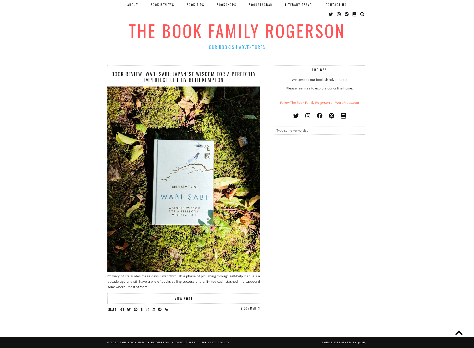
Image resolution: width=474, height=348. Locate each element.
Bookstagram (261, 4)
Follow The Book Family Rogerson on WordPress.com (319, 102)
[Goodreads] (355, 14)
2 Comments (250, 308)
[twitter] (296, 116)
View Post (184, 298)
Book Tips (195, 4)
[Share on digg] (167, 309)
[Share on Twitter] (129, 309)
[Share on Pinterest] (136, 309)
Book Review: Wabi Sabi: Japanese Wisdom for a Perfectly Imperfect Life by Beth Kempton (184, 77)
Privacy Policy (216, 342)
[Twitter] (331, 14)
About (132, 4)
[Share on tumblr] (141, 309)
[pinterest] (331, 116)
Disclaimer (186, 342)
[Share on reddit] (160, 309)
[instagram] (307, 116)
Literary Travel (299, 4)
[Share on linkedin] (154, 309)
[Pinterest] (347, 14)
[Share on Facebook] (122, 309)
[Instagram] (339, 14)
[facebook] (319, 116)
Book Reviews (162, 4)
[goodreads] (343, 116)
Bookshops (227, 4)
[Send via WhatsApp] (147, 309)
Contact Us (336, 4)
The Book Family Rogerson (237, 30)
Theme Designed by (344, 342)
